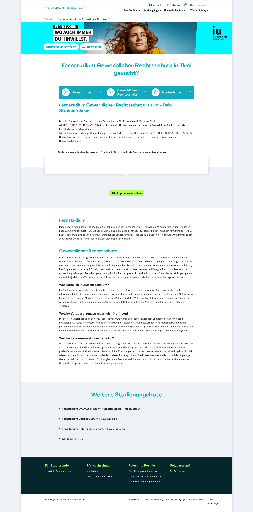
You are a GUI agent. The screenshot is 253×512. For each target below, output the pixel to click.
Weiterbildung (198, 10)
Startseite (49, 19)
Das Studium (131, 10)
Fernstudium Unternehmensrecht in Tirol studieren (93, 429)
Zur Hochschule (91, 46)
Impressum (133, 499)
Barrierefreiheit (196, 499)
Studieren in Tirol (73, 439)
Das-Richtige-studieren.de (142, 471)
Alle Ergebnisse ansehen (126, 193)
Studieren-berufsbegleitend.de (144, 481)
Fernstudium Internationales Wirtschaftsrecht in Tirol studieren (101, 409)
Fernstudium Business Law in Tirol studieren (89, 419)
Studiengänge (151, 10)
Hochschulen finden (175, 10)
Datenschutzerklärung (152, 499)
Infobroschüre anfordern (61, 46)
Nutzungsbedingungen (176, 499)
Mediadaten (93, 471)
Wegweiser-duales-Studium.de (145, 476)
